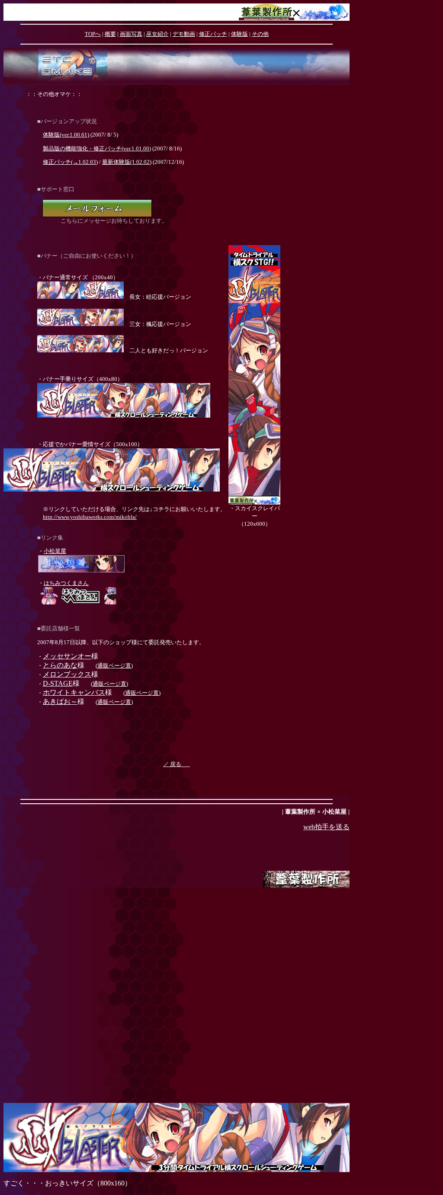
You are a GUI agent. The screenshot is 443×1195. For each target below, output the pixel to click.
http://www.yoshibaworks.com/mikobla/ (90, 517)
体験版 (239, 34)
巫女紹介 (157, 34)
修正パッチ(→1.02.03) (70, 162)
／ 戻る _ (176, 764)
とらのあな (60, 665)
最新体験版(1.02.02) (126, 162)
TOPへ (93, 34)
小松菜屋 (55, 551)
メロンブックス (67, 674)
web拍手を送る (326, 827)
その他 (260, 34)
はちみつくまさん (66, 583)
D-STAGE (58, 683)
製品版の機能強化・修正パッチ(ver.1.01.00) (97, 148)
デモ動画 (184, 34)
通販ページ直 (114, 665)
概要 (110, 34)
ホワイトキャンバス (74, 692)
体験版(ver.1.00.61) (66, 134)
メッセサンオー (67, 656)
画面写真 (131, 34)
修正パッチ (213, 34)
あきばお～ (60, 701)
